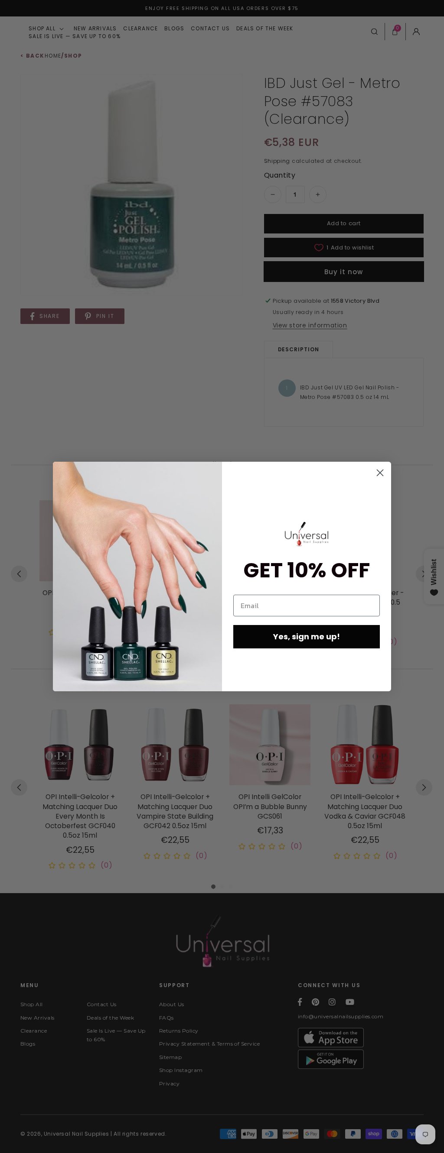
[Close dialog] (380, 472)
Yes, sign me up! (306, 636)
